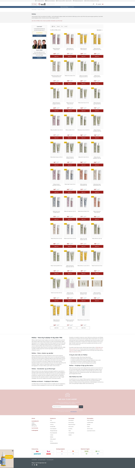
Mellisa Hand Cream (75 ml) (83, 102)
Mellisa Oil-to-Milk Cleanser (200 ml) (83, 239)
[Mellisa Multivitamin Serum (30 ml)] (97, 202)
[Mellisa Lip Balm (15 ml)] (70, 121)
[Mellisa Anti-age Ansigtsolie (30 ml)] (70, 283)
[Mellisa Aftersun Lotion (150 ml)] (83, 256)
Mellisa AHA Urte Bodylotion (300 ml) (97, 158)
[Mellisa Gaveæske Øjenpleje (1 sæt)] (83, 283)
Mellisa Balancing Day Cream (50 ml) (70, 49)
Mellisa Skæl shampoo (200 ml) (56, 157)
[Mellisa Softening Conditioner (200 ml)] (97, 121)
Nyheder (88, 424)
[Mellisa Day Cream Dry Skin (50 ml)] (56, 202)
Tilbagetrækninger (53, 430)
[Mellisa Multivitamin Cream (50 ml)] (56, 39)
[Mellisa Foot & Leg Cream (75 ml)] (70, 93)
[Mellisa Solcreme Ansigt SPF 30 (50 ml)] (97, 39)
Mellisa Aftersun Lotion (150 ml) (83, 265)
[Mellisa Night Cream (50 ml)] (70, 175)
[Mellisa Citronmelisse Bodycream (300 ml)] (83, 66)
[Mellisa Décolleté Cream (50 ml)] (56, 121)
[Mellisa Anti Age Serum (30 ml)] (70, 202)
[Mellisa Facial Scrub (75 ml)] (97, 256)
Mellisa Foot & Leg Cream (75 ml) (69, 103)
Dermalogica (71, 420)
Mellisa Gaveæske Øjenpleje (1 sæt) (83, 293)
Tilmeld (81, 406)
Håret (70, 430)
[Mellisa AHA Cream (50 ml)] (83, 148)
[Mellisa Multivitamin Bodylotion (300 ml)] (56, 93)
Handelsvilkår (52, 426)
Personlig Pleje (71, 432)
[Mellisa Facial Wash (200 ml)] (56, 283)
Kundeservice (52, 422)
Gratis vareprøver (90, 420)
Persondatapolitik (53, 432)
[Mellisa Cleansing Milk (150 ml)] (56, 256)
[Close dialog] (40, 450)
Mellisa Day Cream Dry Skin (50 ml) (56, 212)
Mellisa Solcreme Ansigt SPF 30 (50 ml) (97, 49)
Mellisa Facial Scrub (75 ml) (97, 265)
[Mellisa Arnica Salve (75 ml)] (70, 66)
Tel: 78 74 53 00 (35, 428)
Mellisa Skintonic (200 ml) (97, 238)
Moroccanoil (71, 426)
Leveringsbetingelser (42, 459)
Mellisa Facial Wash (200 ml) (56, 292)
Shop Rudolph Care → (10, 463)
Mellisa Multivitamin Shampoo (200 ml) (70, 158)
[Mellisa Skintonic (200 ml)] (97, 229)
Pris (62, 26)
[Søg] (93, 4)
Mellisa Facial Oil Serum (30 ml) (70, 238)
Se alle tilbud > (39, 35)
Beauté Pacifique (72, 424)
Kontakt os (39, 57)
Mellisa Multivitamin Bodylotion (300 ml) (56, 103)
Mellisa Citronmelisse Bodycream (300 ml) (83, 76)
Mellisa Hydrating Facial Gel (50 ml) (83, 185)
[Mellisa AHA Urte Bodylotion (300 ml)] (97, 148)
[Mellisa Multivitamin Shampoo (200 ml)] (70, 148)
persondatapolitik (73, 411)
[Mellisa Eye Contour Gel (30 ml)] (83, 121)
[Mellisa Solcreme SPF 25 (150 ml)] (83, 39)
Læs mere (56, 327)
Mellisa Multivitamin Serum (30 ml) (97, 212)
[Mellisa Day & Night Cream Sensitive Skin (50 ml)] (56, 66)
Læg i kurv (56, 56)
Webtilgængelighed (54, 443)
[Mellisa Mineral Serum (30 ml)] (56, 229)
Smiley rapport (53, 439)
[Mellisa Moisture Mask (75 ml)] (83, 202)
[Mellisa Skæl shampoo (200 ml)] (56, 148)
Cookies (51, 434)
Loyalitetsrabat (90, 422)
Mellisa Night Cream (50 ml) (70, 184)
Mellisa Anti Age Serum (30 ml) (70, 211)
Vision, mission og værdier (45, 20)
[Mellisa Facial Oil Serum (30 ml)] (70, 229)
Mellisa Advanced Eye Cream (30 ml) (97, 103)
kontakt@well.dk (35, 421)
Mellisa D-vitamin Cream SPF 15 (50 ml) (56, 185)
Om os (51, 441)
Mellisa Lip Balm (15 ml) (70, 129)
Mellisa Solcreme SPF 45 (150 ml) (56, 320)
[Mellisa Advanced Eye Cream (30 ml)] (97, 93)
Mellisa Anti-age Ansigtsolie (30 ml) (70, 293)
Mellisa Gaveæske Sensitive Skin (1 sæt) (97, 293)
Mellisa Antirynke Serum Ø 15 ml (75, 351)
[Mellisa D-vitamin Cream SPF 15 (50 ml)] (56, 175)
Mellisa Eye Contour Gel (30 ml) (83, 129)
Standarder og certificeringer (56, 20)
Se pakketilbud (39, 32)
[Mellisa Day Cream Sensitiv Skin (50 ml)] (97, 175)
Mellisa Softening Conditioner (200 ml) (97, 130)
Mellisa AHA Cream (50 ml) (83, 157)
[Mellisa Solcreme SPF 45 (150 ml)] (56, 311)
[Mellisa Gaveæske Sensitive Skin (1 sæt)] (97, 283)
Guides (88, 426)
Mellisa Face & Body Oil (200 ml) (97, 76)
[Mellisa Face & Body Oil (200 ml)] (97, 66)
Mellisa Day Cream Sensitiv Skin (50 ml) (97, 185)
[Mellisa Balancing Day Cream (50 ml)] (70, 39)
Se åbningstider (35, 430)
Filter (54, 26)
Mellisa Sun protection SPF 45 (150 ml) (70, 320)
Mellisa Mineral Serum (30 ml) (56, 238)
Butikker (51, 437)
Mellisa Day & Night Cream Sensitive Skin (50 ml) (56, 76)
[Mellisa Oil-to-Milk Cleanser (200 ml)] (83, 229)
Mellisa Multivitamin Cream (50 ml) (56, 49)
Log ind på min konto (91, 430)
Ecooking (70, 428)
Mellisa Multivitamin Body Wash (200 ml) (70, 266)
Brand (58, 26)
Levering (51, 424)
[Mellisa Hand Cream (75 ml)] (83, 93)
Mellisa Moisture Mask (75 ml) (83, 211)
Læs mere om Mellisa (36, 20)
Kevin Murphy (71, 422)
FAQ (51, 420)
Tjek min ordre (90, 428)
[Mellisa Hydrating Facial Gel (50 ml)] (83, 175)
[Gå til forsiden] (41, 4)
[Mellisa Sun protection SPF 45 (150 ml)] (70, 311)
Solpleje (70, 434)
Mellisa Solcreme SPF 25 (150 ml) (83, 49)
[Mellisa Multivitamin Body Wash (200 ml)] (70, 256)
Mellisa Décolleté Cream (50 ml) (56, 129)
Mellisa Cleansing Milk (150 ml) (56, 265)
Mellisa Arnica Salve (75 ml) (70, 75)
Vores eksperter (53, 428)
